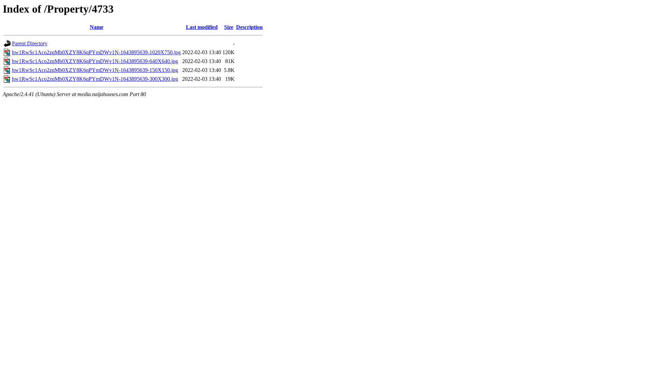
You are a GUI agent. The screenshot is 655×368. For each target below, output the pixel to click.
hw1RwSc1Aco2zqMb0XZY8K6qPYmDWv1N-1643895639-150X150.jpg (95, 70)
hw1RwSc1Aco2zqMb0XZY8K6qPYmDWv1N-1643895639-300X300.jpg (95, 79)
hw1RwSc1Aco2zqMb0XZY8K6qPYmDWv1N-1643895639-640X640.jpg (95, 61)
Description (249, 27)
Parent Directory (29, 43)
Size (228, 27)
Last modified (202, 27)
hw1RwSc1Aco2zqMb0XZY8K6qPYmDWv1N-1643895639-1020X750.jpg (96, 52)
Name (96, 27)
